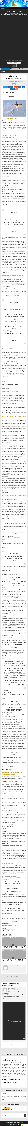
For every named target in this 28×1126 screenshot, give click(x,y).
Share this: (10, 96)
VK (20, 87)
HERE (14, 1082)
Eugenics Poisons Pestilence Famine (11, 82)
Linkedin (12, 88)
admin (7, 81)
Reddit (16, 87)
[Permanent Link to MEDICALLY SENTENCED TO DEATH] (8, 954)
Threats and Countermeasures (14, 77)
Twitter (5, 87)
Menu (4, 8)
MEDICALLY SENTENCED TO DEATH (7, 960)
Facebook (11, 87)
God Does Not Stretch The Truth (20, 960)
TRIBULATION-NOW (14, 11)
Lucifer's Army (8, 83)
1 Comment (21, 81)
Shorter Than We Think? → (14, 976)
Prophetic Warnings (16, 83)
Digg (24, 87)
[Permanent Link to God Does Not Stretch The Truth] (20, 954)
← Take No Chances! (14, 979)
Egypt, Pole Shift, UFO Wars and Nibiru (20, 947)
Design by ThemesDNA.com (14, 1124)
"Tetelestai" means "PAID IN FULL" (8, 947)
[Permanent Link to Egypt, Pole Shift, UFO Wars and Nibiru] (20, 941)
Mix (17, 88)
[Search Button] (25, 8)
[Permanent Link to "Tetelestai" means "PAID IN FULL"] (8, 941)
